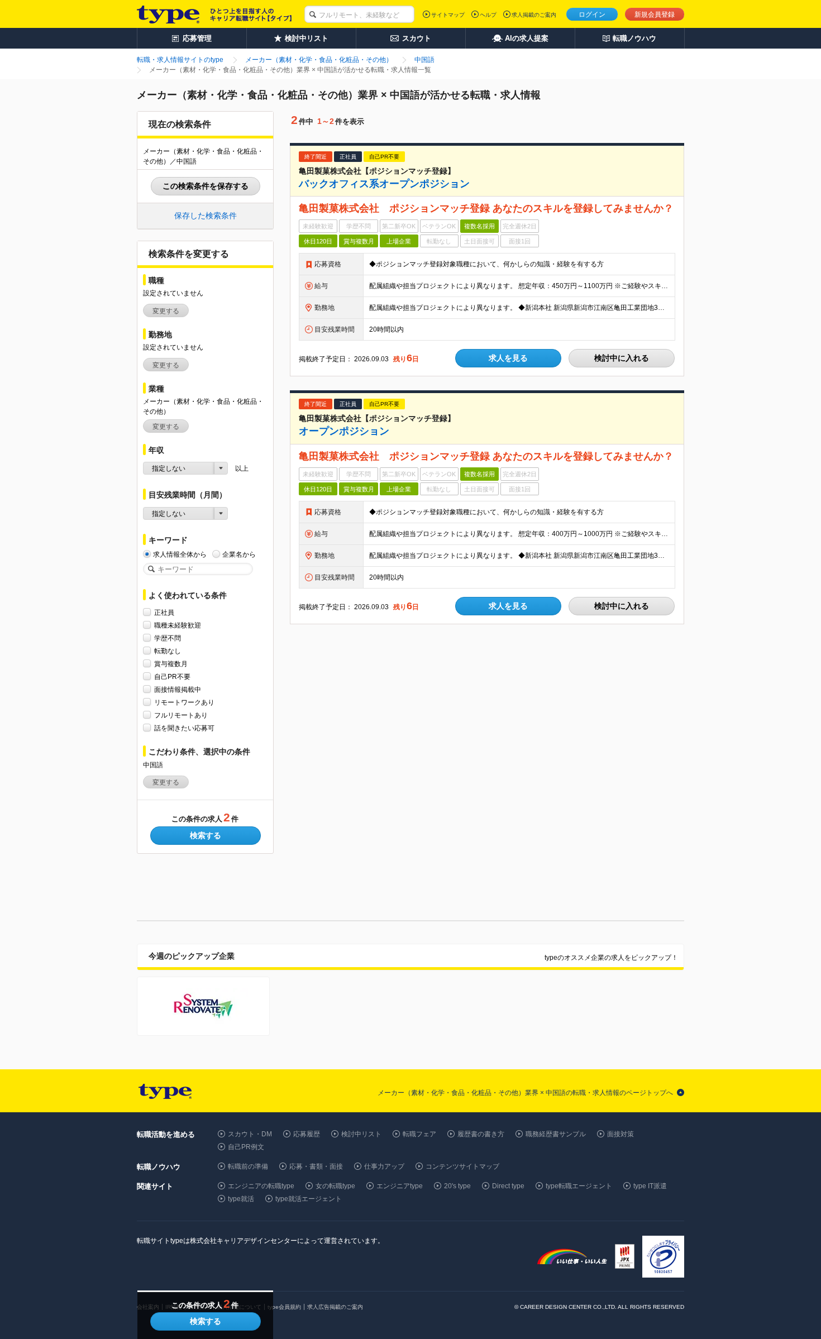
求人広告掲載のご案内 (335, 1307)
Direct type (508, 1186)
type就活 (241, 1199)
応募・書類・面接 (316, 1166)
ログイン (592, 14)
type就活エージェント (308, 1199)
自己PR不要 (172, 677)
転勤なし (167, 651)
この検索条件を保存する (206, 185)
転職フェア (419, 1134)
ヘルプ (488, 15)
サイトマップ (448, 15)
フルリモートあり (181, 715)
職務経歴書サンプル (556, 1134)
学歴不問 (167, 638)
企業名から (239, 554)
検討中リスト (361, 1134)
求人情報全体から (180, 554)
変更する (165, 311)
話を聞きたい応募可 (184, 728)
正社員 (164, 612)
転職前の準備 (248, 1166)
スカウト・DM (250, 1134)
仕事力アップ (384, 1166)
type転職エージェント (579, 1186)
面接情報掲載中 (177, 690)
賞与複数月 (171, 664)
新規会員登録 (654, 14)
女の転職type (335, 1186)
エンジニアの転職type (261, 1186)
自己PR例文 (246, 1147)
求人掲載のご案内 (534, 15)
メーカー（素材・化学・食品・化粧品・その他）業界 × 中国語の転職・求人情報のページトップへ (525, 1093)
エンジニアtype (399, 1186)
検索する (205, 835)
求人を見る (508, 357)
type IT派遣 (650, 1186)
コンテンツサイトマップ (462, 1166)
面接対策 (620, 1134)
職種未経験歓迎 (177, 625)
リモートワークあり (184, 702)
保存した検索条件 (205, 215)
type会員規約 (284, 1307)
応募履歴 (306, 1134)
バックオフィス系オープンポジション (384, 183)
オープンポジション (344, 431)
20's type (457, 1186)
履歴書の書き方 (480, 1134)
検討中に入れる (621, 357)
